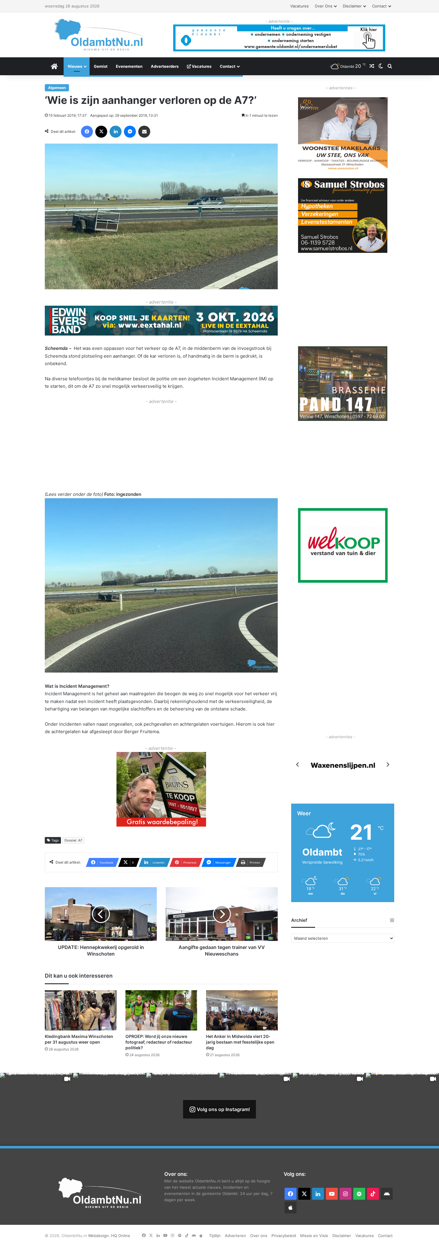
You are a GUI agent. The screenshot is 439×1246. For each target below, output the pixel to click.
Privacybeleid (283, 1235)
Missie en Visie (314, 1235)
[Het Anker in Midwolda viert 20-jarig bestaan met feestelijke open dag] (242, 1010)
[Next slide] (387, 764)
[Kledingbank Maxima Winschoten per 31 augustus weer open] (80, 1010)
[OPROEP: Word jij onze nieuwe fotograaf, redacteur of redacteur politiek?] (161, 1010)
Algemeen (57, 87)
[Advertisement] (161, 447)
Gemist (101, 66)
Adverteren (235, 1235)
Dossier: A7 (73, 840)
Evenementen (129, 66)
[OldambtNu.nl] (100, 34)
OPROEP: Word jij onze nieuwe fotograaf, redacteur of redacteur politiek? (158, 1042)
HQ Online (120, 1235)
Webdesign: (99, 1235)
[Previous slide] (297, 764)
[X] (101, 132)
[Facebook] (87, 132)
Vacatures (299, 6)
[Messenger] (130, 132)
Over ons (323, 6)
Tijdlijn (215, 1235)
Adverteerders (165, 66)
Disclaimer (352, 6)
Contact (379, 6)
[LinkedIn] (116, 132)
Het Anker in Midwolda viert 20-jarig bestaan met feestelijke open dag (240, 1042)
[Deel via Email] (144, 132)
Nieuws (75, 66)
